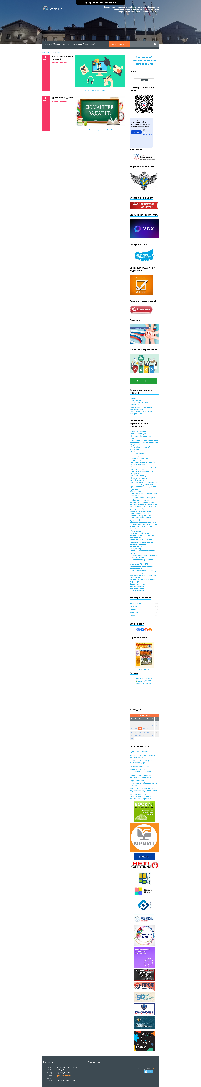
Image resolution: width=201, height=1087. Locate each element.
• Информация (135, 400)
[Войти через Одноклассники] (150, 629)
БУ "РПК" (55, 9)
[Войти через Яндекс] (146, 629)
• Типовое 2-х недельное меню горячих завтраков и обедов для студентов (143, 486)
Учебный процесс (59, 63)
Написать (136, 132)
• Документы (135, 405)
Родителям (134, 612)
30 (132, 738)
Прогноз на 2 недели (144, 683)
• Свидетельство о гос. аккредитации (139, 454)
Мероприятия (135, 603)
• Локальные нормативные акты (142, 462)
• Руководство (135, 531)
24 (136, 735)
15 (156, 729)
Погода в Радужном (144, 678)
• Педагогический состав (139, 533)
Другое (132, 616)
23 (132, 735)
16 (132, 732)
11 (140, 729)
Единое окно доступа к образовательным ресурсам (141, 770)
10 (136, 729)
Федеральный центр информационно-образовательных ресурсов (143, 783)
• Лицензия (134, 451)
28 (152, 735)
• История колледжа (138, 434)
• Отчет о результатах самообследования (138, 479)
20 (148, 732)
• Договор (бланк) (137, 557)
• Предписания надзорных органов (143, 482)
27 (148, 735)
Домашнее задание (62, 97)
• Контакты (134, 438)
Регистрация (122, 44)
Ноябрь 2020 (144, 715)
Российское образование (140, 766)
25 (140, 735)
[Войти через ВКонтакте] (142, 629)
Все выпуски (144, 669)
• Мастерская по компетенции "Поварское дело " (142, 412)
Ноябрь (59, 52)
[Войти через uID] (138, 629)
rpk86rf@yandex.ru (64, 1075)
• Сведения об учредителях (140, 436)
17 (136, 732)
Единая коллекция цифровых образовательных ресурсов (141, 776)
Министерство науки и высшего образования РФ (142, 756)
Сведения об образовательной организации (144, 60)
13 (148, 729)
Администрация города (139, 752)
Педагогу (133, 609)
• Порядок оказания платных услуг (144, 555)
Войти (114, 44)
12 (144, 729)
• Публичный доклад (138, 476)
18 (140, 732)
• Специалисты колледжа (139, 402)
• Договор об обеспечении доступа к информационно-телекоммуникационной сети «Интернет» (144, 470)
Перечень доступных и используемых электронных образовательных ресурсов (141, 796)
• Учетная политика (137, 465)
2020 (52, 52)
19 (144, 732)
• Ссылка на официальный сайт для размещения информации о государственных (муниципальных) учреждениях (143, 574)
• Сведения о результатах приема (143, 498)
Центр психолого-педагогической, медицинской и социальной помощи (144, 789)
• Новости (133, 398)
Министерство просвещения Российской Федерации (141, 761)
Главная (45, 52)
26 (144, 735)
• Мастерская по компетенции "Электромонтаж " (142, 408)
